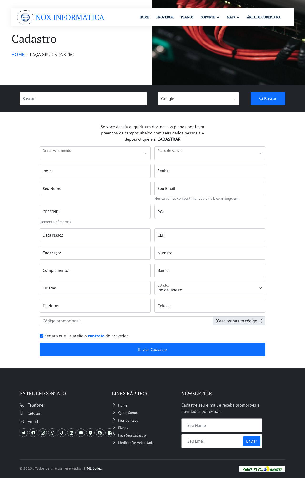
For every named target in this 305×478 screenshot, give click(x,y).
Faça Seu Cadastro (132, 435)
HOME (144, 17)
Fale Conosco (128, 420)
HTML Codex (92, 468)
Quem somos (128, 412)
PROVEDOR (165, 17)
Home (18, 54)
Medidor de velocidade (136, 442)
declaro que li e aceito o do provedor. (86, 336)
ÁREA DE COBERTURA (264, 17)
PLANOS (187, 17)
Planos (123, 427)
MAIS (231, 17)
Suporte (208, 17)
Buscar (270, 98)
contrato (96, 336)
